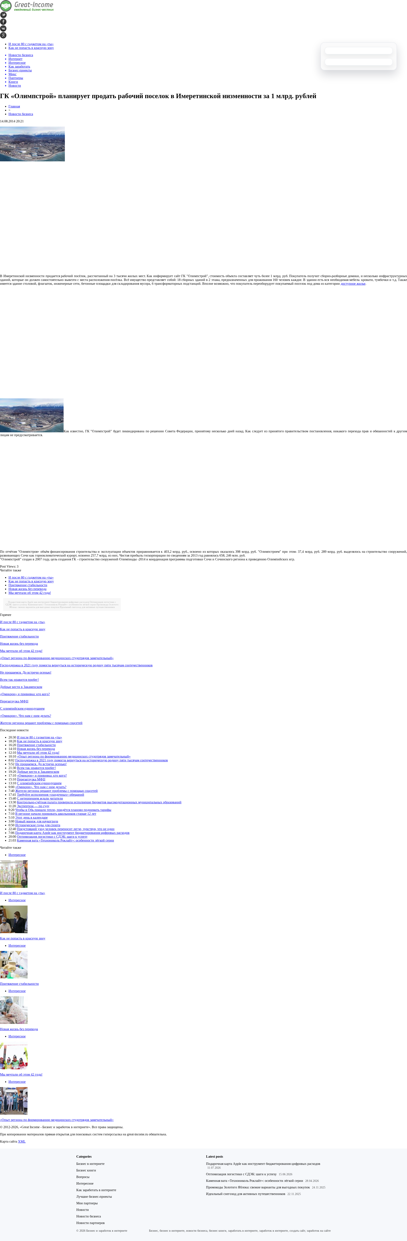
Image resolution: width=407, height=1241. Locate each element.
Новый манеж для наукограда (36, 821)
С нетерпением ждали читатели (40, 798)
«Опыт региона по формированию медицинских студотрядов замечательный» (57, 658)
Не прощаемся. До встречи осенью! (25, 672)
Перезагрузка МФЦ (14, 701)
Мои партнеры (87, 1203)
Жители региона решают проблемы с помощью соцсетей (41, 723)
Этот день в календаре (31, 817)
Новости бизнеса (20, 114)
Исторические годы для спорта (37, 825)
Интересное (17, 855)
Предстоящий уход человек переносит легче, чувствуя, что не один (65, 829)
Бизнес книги (86, 1170)
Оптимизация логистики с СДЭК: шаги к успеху (52, 836)
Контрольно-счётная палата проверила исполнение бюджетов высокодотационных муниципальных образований (99, 802)
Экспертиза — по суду (33, 806)
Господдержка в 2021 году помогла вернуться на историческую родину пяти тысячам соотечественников (76, 665)
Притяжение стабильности (27, 585)
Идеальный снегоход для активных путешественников (87, 607)
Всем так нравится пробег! (19, 679)
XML (22, 1141)
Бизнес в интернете (90, 1164)
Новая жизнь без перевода (27, 589)
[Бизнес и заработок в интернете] (27, 10)
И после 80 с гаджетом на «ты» (31, 44)
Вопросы (82, 1177)
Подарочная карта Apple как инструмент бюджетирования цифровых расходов (48, 602)
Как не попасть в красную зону (31, 48)
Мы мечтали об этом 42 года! (29, 593)
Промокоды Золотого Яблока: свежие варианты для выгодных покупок (258, 1187)
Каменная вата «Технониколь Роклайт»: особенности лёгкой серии (62, 604)
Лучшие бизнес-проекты (94, 1196)
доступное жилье (353, 283)
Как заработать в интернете (96, 1190)
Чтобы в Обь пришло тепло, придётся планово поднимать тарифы (63, 810)
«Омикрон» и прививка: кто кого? (25, 694)
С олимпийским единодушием (22, 708)
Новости (82, 1210)
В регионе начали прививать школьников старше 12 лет (55, 813)
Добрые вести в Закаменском (21, 687)
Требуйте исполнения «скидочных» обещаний (50, 794)
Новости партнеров (90, 1223)
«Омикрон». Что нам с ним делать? (25, 716)
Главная (14, 106)
